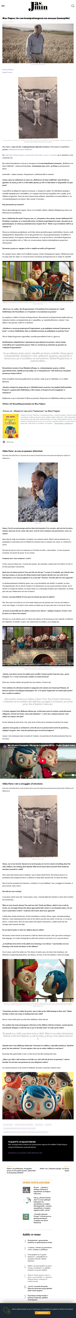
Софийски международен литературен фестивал (19, 1128)
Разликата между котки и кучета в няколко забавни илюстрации (38, 1298)
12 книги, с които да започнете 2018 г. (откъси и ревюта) (40, 1248)
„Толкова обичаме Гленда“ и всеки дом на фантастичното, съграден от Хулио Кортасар (42, 1218)
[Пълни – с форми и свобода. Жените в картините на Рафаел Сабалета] (26, 1190)
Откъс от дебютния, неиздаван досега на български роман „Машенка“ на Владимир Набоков (21, 1170)
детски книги (8, 1125)
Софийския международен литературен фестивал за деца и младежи (31, 155)
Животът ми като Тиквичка (24, 1125)
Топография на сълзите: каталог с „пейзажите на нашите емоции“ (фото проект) (37, 1258)
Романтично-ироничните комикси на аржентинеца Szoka (40, 1241)
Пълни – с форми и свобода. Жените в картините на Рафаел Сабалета (42, 1190)
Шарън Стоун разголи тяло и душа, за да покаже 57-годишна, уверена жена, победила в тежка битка (40, 1278)
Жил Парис (39, 1125)
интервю (48, 1125)
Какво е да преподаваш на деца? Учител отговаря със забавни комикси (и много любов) (40, 1268)
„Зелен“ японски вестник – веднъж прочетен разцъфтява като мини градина (40, 1288)
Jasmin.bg (38, 6)
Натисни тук (43, 1313)
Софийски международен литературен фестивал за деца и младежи (26, 1132)
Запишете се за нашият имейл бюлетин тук (25, 1153)
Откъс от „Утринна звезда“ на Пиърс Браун (54, 1168)
